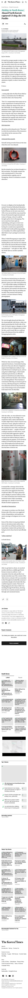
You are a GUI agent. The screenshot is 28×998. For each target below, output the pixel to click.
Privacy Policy (20, 961)
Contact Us (16, 948)
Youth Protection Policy (8, 963)
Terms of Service (18, 963)
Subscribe (4, 954)
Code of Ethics (5, 961)
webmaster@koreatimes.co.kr (16, 980)
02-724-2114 (6, 982)
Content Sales (22, 954)
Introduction (5, 948)
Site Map (4, 956)
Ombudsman (13, 961)
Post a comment (14, 643)
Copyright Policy (6, 965)
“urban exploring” (7, 536)
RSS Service (15, 954)
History (10, 948)
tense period (5, 90)
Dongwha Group (13, 971)
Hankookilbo (5, 971)
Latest (8, 677)
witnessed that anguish (8, 139)
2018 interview (6, 125)
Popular (20, 677)
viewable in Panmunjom (9, 506)
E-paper (9, 954)
